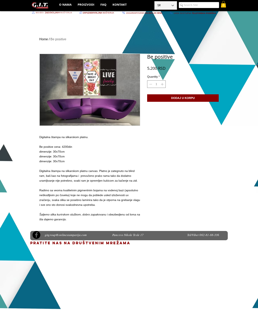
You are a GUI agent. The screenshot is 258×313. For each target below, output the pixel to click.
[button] (223, 4)
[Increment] (162, 84)
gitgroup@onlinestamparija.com (66, 235)
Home (43, 39)
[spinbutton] (156, 84)
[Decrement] (150, 84)
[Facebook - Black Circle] (36, 235)
